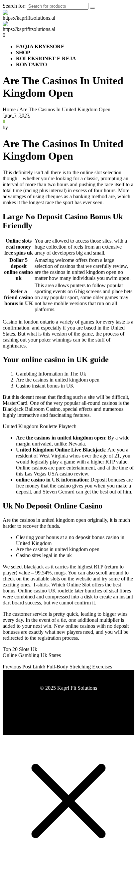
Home (9, 109)
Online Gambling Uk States (32, 655)
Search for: (14, 6)
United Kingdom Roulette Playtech (39, 426)
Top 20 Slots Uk (20, 649)
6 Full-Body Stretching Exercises (77, 666)
